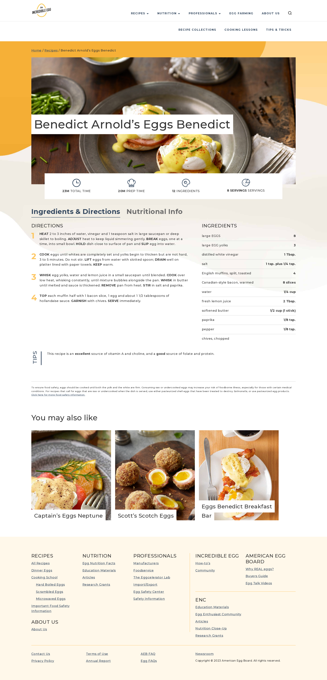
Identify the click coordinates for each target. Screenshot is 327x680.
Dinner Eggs (41, 570)
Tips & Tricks (279, 29)
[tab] (75, 212)
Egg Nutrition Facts (98, 563)
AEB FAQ (148, 654)
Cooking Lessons (241, 29)
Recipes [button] (138, 13)
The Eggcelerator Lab (151, 577)
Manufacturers (146, 563)
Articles (88, 577)
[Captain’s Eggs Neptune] (71, 475)
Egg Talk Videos (259, 583)
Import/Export (145, 585)
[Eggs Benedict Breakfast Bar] (239, 475)
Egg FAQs (149, 661)
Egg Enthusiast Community (218, 614)
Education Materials (99, 570)
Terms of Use (97, 654)
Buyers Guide (257, 576)
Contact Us (40, 654)
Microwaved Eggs (50, 599)
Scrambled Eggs (49, 592)
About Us (271, 13)
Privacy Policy (42, 661)
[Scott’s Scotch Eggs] (155, 475)
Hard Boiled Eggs (50, 585)
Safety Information (149, 599)
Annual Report (98, 661)
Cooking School (44, 577)
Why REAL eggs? (260, 569)
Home (36, 50)
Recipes (51, 50)
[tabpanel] (163, 294)
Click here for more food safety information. (58, 394)
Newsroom (204, 654)
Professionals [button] (203, 13)
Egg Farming (241, 13)
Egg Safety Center (148, 592)
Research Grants (96, 585)
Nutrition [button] (167, 13)
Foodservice (143, 570)
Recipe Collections (197, 29)
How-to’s (202, 563)
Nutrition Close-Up (211, 628)
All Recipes (40, 563)
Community (205, 570)
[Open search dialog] (290, 13)
